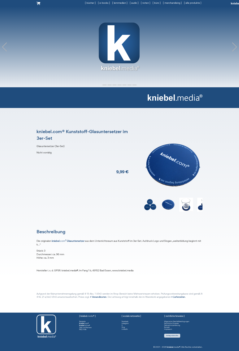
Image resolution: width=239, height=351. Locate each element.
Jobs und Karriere (85, 327)
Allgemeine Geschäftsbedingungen (176, 321)
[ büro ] (157, 3)
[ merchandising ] (172, 3)
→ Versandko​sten (98, 297)
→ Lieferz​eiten (178, 297)
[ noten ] (145, 3)
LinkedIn (125, 329)
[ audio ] (134, 3)
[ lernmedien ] (120, 3)
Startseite (82, 321)
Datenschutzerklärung (172, 325)
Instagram (125, 323)
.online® (84, 325)
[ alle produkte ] (192, 3)
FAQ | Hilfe (82, 329)
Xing (123, 327)
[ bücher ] (90, 3)
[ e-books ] (104, 3)
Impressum (168, 329)
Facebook (125, 321)
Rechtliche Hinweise (171, 323)
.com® (84, 323)
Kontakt (167, 327)
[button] (4, 46)
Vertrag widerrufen (172, 335)
